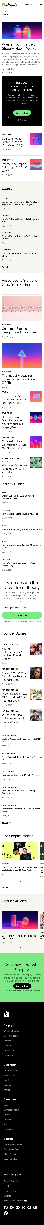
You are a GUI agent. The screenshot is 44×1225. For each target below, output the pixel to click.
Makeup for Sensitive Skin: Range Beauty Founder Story (15, 676)
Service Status (10, 1159)
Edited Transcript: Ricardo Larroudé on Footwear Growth (22, 758)
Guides (4, 526)
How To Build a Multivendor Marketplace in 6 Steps (20, 220)
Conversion (8, 437)
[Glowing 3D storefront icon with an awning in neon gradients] (36, 139)
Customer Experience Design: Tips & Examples (19, 330)
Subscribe (22, 615)
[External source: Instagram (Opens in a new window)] (23, 1207)
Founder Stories (10, 645)
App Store (8, 1080)
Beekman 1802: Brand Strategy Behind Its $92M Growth (21, 740)
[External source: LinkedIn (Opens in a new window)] (35, 1207)
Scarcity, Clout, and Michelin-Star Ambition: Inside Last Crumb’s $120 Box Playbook (20, 203)
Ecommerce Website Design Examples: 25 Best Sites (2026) (15, 399)
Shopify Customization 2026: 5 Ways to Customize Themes (18, 497)
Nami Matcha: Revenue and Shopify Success (20, 775)
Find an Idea (7, 510)
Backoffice (7, 160)
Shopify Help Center (13, 1144)
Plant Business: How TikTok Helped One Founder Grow (14, 697)
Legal (6, 1186)
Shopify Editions (11, 1036)
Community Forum (12, 1149)
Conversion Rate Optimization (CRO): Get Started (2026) (14, 445)
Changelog (9, 1129)
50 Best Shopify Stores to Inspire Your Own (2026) (12, 142)
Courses (7, 1119)
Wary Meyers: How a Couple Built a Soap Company (19, 791)
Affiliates (8, 1090)
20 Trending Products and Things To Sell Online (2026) (19, 937)
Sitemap (7, 1196)
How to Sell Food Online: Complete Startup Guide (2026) (19, 564)
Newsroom (9, 1050)
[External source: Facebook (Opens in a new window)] (6, 1207)
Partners (7, 1085)
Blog (6, 1105)
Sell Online (7, 135)
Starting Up (7, 216)
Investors (8, 1045)
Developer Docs (11, 1070)
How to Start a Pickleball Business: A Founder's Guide (21, 810)
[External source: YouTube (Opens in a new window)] (18, 1207)
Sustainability (10, 1055)
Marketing (6, 250)
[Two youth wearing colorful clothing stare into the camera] (36, 649)
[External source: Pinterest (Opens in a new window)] (6, 1213)
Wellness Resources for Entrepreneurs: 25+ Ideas (14, 469)
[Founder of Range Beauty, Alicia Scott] (36, 673)
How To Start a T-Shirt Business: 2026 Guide (20, 514)
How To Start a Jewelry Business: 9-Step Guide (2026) (21, 546)
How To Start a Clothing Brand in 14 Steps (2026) (22, 529)
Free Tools (9, 1124)
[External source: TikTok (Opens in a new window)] (29, 1207)
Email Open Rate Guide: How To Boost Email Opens (20, 254)
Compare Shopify (11, 1110)
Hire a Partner (10, 1154)
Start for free (30, 4)
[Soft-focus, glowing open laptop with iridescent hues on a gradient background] (36, 396)
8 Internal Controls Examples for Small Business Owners (21, 237)
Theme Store (10, 1075)
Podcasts (6, 198)
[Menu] (41, 4)
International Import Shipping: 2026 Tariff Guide (14, 167)
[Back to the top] (6, 1014)
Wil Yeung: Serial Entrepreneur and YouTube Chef (13, 718)
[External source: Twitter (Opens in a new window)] (12, 1207)
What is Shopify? (11, 1031)
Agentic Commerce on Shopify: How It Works (20, 46)
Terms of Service (11, 1181)
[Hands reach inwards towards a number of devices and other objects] (36, 462)
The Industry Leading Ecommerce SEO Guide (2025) (18, 379)
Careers (7, 1040)
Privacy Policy (10, 1191)
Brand (5, 392)
